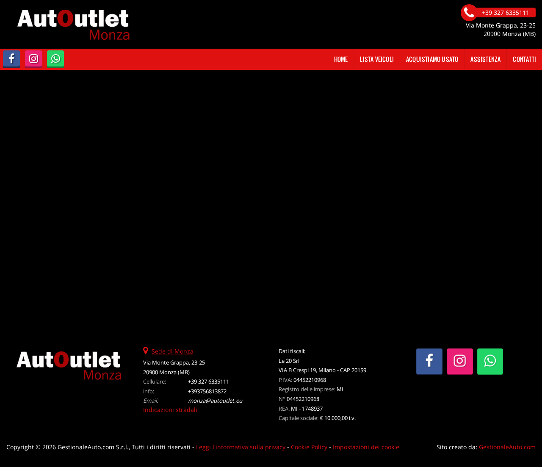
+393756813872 (207, 391)
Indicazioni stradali (170, 410)
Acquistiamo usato (432, 59)
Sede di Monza (173, 351)
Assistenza (485, 59)
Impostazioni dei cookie (366, 447)
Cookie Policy (309, 447)
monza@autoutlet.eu (215, 400)
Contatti (524, 59)
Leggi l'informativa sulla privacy (240, 447)
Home (341, 59)
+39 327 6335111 (208, 381)
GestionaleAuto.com (507, 447)
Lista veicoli (377, 59)
